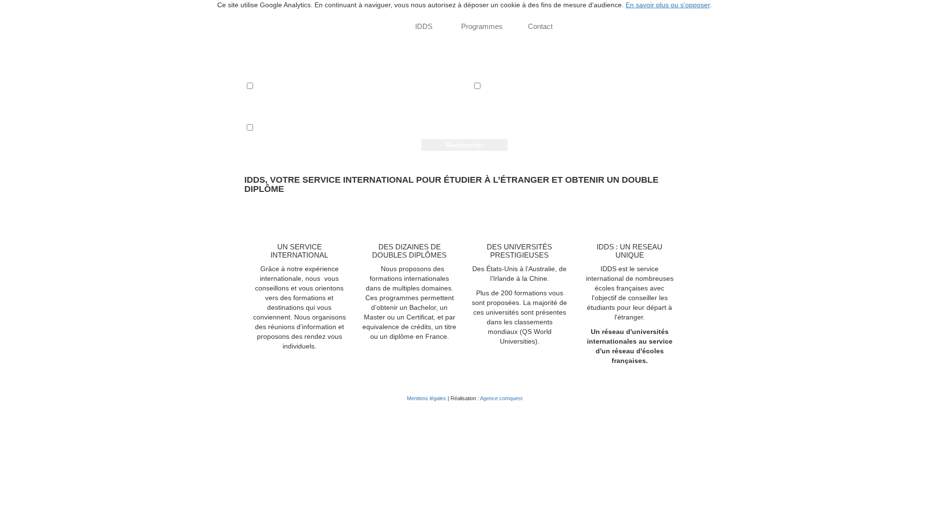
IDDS (424, 26)
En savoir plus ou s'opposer (668, 5)
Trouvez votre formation (350, 26)
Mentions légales (426, 398)
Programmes (482, 26)
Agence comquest (501, 398)
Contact (540, 26)
